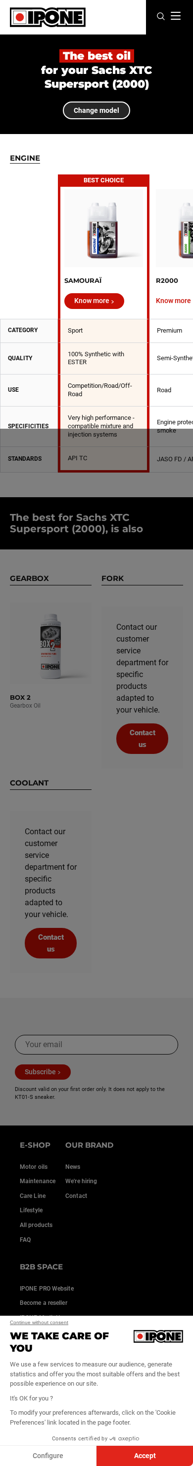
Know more (91, 301)
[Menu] (176, 16)
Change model (96, 110)
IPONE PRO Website (47, 1288)
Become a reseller (43, 1302)
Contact (76, 1196)
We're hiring (81, 1181)
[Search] (161, 17)
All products (36, 1225)
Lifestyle (31, 1210)
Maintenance (37, 1181)
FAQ (25, 1239)
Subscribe (40, 1072)
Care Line (33, 1196)
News (72, 1166)
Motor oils (34, 1166)
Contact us (142, 738)
